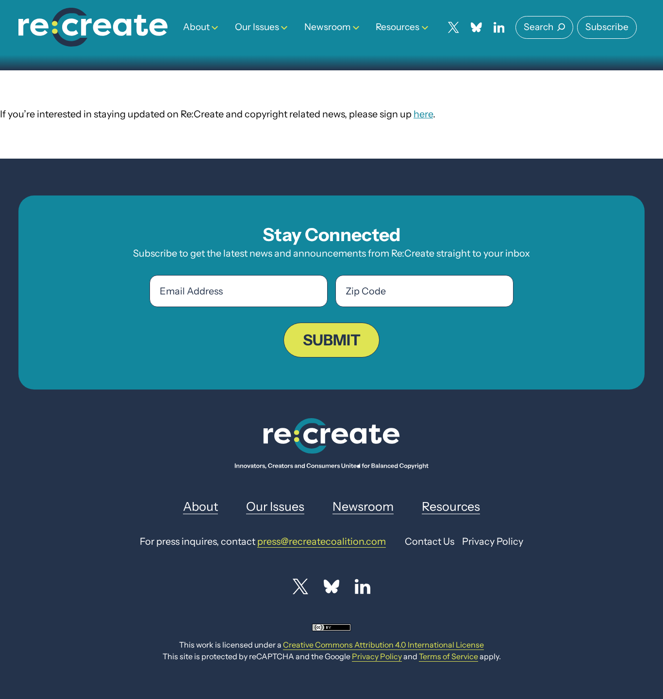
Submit (332, 340)
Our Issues (257, 27)
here (423, 114)
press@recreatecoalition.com (321, 541)
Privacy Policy (377, 656)
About (196, 27)
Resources (397, 27)
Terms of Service (448, 656)
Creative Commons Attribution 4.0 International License (383, 645)
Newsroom (327, 27)
